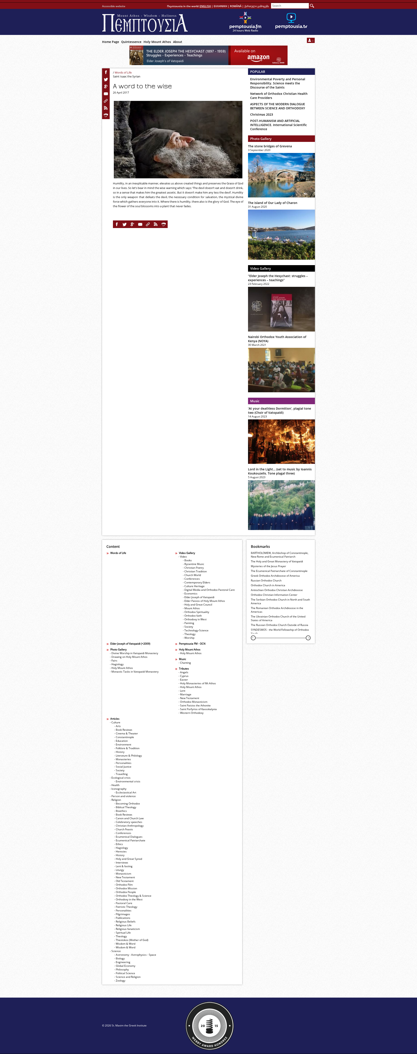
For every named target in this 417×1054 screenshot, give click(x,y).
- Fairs (113, 660)
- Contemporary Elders (196, 582)
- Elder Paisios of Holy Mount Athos (204, 601)
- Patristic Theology (125, 907)
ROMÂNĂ (236, 6)
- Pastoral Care (123, 903)
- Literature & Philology (128, 755)
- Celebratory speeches (128, 822)
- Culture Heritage (194, 586)
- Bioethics (120, 811)
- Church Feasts (123, 829)
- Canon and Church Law (129, 818)
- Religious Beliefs (125, 921)
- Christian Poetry (193, 568)
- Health (114, 785)
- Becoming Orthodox (127, 803)
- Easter (183, 679)
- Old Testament (124, 881)
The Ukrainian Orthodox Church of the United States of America (278, 618)
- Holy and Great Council (197, 604)
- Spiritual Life (122, 932)
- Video (183, 556)
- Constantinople (124, 737)
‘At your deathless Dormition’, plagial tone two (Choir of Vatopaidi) (279, 410)
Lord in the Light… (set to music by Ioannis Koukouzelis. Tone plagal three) (280, 471)
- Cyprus (184, 676)
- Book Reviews (123, 730)
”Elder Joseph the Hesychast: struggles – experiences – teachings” (278, 278)
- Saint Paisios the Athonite (195, 705)
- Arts (117, 726)
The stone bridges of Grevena (270, 146)
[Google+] (106, 86)
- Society (188, 627)
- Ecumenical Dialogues (128, 837)
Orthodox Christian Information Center (274, 595)
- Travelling (121, 774)
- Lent (182, 691)
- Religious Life (123, 925)
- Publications (122, 918)
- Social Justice (122, 766)
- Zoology (119, 980)
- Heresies (120, 851)
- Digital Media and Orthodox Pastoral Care (209, 590)
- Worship (188, 638)
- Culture (115, 722)
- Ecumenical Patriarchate (129, 840)
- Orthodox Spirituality (196, 612)
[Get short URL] (106, 101)
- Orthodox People (125, 892)
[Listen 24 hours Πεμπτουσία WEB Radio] (245, 22)
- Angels (183, 672)
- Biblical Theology (125, 807)
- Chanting (185, 663)
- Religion (115, 800)
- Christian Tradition (195, 571)
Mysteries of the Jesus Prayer (268, 566)
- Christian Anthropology (129, 825)
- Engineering (122, 962)
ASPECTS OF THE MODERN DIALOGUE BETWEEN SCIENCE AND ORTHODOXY (277, 106)
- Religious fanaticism (127, 929)
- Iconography (118, 789)
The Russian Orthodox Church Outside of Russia (279, 625)
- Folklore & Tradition (126, 748)
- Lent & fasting (123, 866)
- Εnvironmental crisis (127, 781)
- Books (187, 560)
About (177, 42)
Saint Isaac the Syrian (126, 76)
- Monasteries (122, 759)
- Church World (192, 575)
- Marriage (185, 694)
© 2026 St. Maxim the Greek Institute (124, 1025)
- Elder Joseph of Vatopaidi (198, 597)
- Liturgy (119, 870)
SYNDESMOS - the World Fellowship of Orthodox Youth (280, 631)
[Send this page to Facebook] (106, 72)
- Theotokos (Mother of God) (131, 940)
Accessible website (113, 6)
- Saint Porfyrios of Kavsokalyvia (198, 709)
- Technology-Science (195, 630)
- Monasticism (122, 873)
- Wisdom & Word (124, 944)
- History (119, 752)
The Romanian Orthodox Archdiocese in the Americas (277, 610)
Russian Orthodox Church (266, 580)
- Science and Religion (127, 977)
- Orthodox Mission (125, 888)
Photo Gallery (260, 138)
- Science (115, 951)
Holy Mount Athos (157, 42)
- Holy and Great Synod (128, 859)
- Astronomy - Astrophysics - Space (135, 955)
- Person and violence (123, 796)
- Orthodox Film (123, 885)
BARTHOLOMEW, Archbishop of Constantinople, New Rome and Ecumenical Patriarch (279, 554)
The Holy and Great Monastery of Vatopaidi (277, 561)
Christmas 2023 (261, 114)
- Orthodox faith (192, 615)
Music (254, 401)
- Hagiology (117, 664)
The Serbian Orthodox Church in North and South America (280, 601)
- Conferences (191, 579)
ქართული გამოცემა (256, 6)
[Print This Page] (106, 115)
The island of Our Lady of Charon (272, 203)
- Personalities (122, 763)
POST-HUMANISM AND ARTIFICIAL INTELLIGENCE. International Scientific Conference (278, 125)
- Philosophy (121, 969)
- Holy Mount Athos (121, 668)
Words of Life (123, 72)
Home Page (110, 42)
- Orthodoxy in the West (128, 899)
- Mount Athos (191, 608)
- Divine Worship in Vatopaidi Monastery (134, 653)
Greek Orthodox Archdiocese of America (275, 576)
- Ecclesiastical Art (125, 792)
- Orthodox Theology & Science (132, 896)
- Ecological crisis (120, 778)
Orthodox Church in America (268, 585)
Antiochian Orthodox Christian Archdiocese (277, 590)
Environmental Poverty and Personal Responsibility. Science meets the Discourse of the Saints (277, 83)
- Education (121, 741)
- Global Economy (124, 966)
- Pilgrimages (122, 914)
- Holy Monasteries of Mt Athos (197, 683)
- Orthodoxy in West (195, 619)
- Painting (188, 623)
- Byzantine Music (193, 564)
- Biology (119, 958)
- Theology (189, 634)
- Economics (190, 593)
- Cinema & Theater (126, 733)
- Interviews (121, 862)
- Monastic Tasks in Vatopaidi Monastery (134, 671)
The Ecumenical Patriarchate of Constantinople (279, 571)
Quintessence (131, 42)
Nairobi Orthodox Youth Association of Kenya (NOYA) (277, 339)
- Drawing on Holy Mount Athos (128, 657)
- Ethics (118, 844)
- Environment (122, 744)
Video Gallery (260, 268)
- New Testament (189, 698)
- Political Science (124, 973)
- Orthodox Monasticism (193, 702)
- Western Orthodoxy (191, 713)
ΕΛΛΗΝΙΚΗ (220, 6)
